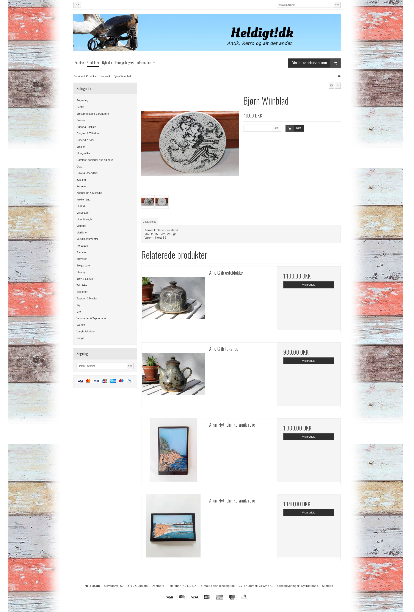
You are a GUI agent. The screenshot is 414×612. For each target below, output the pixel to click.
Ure (79, 311)
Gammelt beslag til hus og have (95, 159)
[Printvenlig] (339, 76)
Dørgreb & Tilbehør (88, 133)
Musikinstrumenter (87, 239)
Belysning (82, 100)
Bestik (80, 107)
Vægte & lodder (86, 331)
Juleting (81, 179)
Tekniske (82, 285)
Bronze (81, 120)
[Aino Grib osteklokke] (173, 298)
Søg (337, 4)
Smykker (82, 258)
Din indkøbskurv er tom (309, 63)
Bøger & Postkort (86, 126)
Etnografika (83, 153)
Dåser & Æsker (85, 140)
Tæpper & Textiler (87, 298)
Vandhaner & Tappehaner (92, 318)
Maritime (82, 232)
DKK (77, 4)
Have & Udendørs (87, 173)
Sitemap (327, 585)
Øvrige (80, 338)
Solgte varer (84, 265)
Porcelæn (82, 245)
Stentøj (81, 272)
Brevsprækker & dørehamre (93, 113)
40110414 (190, 585)
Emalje (81, 146)
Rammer (82, 252)
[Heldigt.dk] (207, 32)
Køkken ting (83, 199)
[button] (331, 86)
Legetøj (81, 206)
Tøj (78, 305)
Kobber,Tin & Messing (89, 192)
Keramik (81, 186)
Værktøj (81, 325)
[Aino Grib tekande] (173, 374)
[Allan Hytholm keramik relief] (173, 450)
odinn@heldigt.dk (223, 585)
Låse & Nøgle (85, 219)
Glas (79, 166)
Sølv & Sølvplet (85, 278)
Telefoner (82, 291)
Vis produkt (308, 284)
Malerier (81, 225)
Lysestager (83, 212)
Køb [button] (298, 128)
